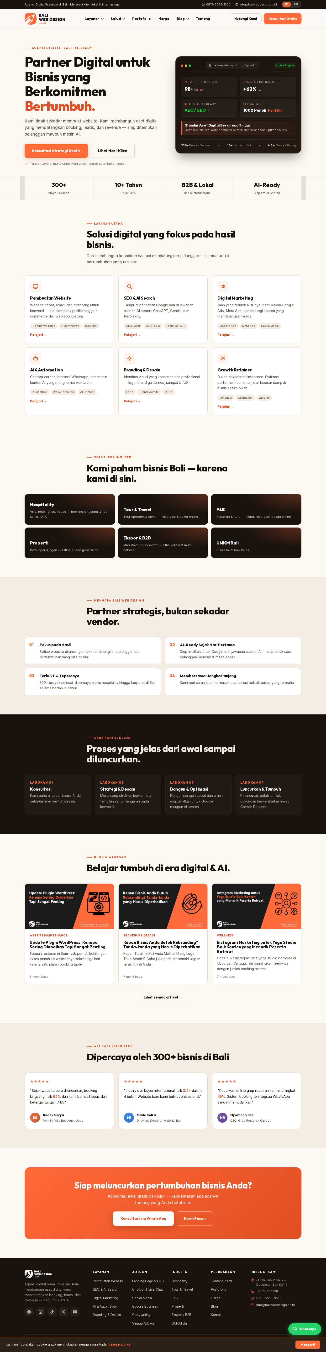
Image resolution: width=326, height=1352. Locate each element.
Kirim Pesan (194, 1218)
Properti (178, 1306)
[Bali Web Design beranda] (45, 19)
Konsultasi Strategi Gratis (56, 150)
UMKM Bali (180, 1323)
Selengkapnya (119, 1344)
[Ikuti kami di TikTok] (52, 1311)
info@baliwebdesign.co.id (258, 4)
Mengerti (308, 1345)
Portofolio (141, 18)
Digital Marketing (105, 1298)
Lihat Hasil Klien (112, 150)
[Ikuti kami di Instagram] (40, 1311)
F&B (175, 1298)
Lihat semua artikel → (163, 997)
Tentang (203, 18)
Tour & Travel (182, 1289)
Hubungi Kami (245, 18)
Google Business (145, 1306)
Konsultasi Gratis (282, 18)
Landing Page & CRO (148, 1281)
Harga (163, 18)
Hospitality (180, 1281)
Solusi (116, 18)
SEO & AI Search (105, 1289)
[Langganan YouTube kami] (74, 1311)
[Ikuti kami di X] (63, 1311)
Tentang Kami (221, 1281)
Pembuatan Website (108, 1281)
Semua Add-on (143, 1323)
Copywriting (141, 1315)
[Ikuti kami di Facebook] (29, 1311)
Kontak (216, 1315)
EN (296, 4)
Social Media (142, 1298)
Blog (181, 18)
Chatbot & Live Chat (147, 1289)
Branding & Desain (107, 1315)
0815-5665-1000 (218, 4)
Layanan (92, 18)
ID (286, 4)
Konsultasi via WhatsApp (143, 1218)
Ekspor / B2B (181, 1315)
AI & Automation (105, 1306)
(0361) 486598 (267, 1291)
